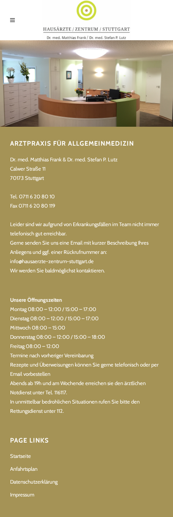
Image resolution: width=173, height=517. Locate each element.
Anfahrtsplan (23, 469)
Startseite (20, 456)
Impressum (22, 494)
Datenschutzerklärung (34, 481)
